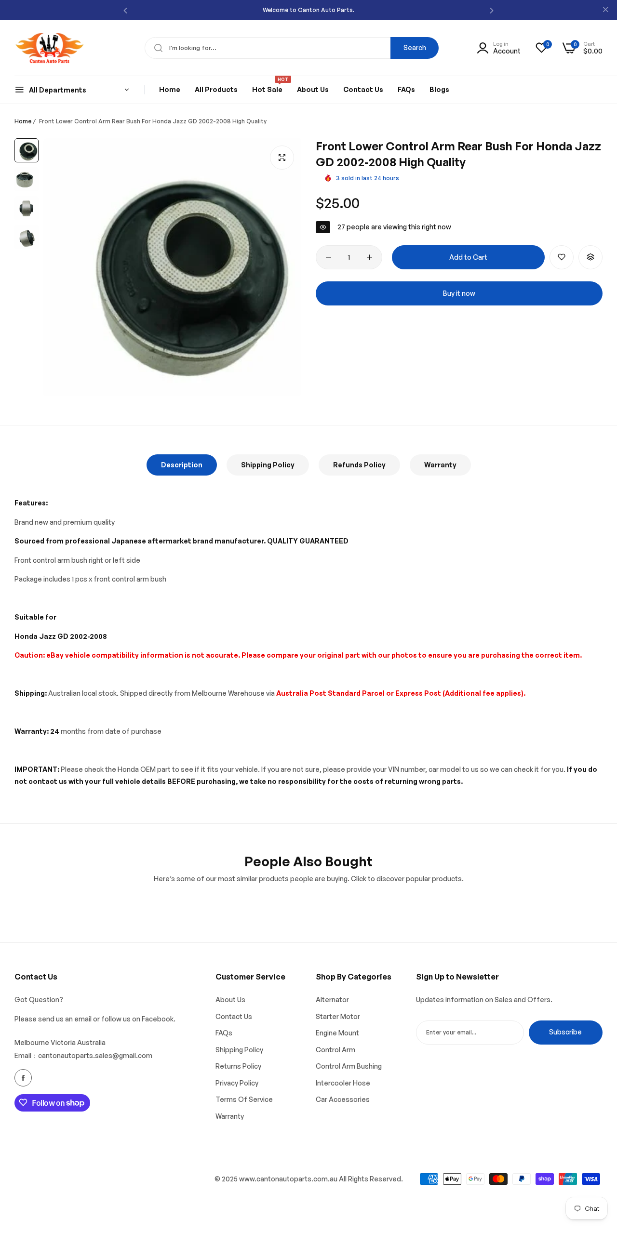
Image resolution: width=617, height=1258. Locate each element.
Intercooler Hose (343, 1082)
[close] (605, 10)
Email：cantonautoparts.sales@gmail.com (83, 1055)
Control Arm (335, 1049)
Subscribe (565, 1032)
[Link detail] (23, 1077)
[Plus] (369, 257)
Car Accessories (343, 1099)
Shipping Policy (268, 465)
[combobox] (292, 48)
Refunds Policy (359, 465)
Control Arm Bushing (349, 1066)
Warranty (440, 465)
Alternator (332, 999)
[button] (125, 10)
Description (181, 465)
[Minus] (328, 257)
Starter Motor (338, 1016)
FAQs (223, 1033)
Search (414, 47)
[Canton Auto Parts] (49, 48)
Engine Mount (337, 1033)
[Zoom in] (282, 158)
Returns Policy (238, 1066)
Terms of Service (244, 1099)
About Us (230, 999)
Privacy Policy (236, 1082)
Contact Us (233, 1016)
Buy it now (459, 293)
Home (22, 121)
